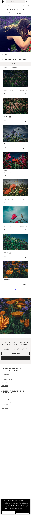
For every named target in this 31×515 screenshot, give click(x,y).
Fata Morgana (7, 279)
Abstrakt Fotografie (6, 404)
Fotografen (15, 5)
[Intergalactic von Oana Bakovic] (15, 78)
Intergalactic (7, 89)
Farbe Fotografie (5, 399)
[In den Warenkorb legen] (25, 93)
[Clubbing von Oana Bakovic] (15, 133)
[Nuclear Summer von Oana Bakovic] (15, 187)
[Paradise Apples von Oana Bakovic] (15, 242)
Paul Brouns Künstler (7, 374)
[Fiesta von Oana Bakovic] (15, 160)
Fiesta (5, 170)
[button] (29, 1)
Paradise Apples (7, 252)
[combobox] (14, 67)
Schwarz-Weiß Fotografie (8, 397)
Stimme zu (8, 512)
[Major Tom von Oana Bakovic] (15, 214)
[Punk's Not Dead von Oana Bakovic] (15, 106)
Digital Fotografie (6, 402)
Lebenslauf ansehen (6, 54)
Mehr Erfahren (16, 353)
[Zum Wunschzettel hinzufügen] (5, 93)
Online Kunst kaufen (6, 5)
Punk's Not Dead (8, 116)
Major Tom (6, 225)
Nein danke (23, 512)
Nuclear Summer (8, 197)
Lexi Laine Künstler (6, 382)
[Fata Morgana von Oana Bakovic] (15, 269)
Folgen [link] (12, 13)
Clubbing (6, 143)
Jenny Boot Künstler (6, 379)
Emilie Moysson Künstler (8, 377)
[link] (23, 1)
